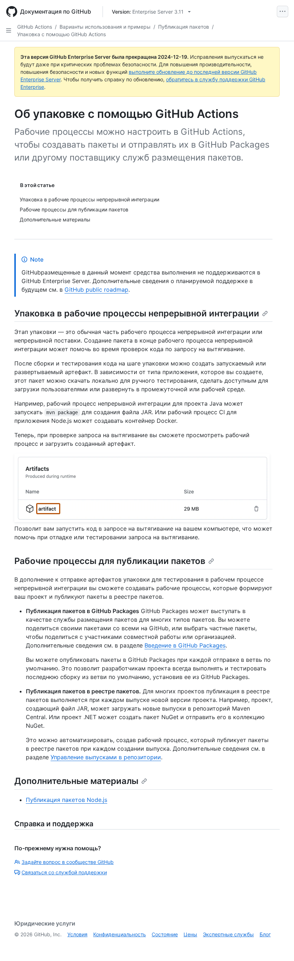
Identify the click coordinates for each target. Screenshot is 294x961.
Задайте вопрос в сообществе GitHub (68, 862)
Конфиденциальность (119, 934)
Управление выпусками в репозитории (106, 757)
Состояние (165, 934)
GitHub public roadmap (96, 289)
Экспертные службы (228, 934)
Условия (77, 934)
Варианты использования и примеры (105, 27)
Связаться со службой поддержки (64, 872)
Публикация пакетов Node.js (66, 799)
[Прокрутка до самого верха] (278, 945)
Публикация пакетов (183, 27)
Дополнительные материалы (76, 781)
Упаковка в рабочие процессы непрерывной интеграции (136, 313)
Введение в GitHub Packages (185, 645)
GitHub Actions (34, 27)
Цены (190, 934)
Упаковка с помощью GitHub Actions (61, 34)
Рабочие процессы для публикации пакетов (109, 561)
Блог (265, 934)
